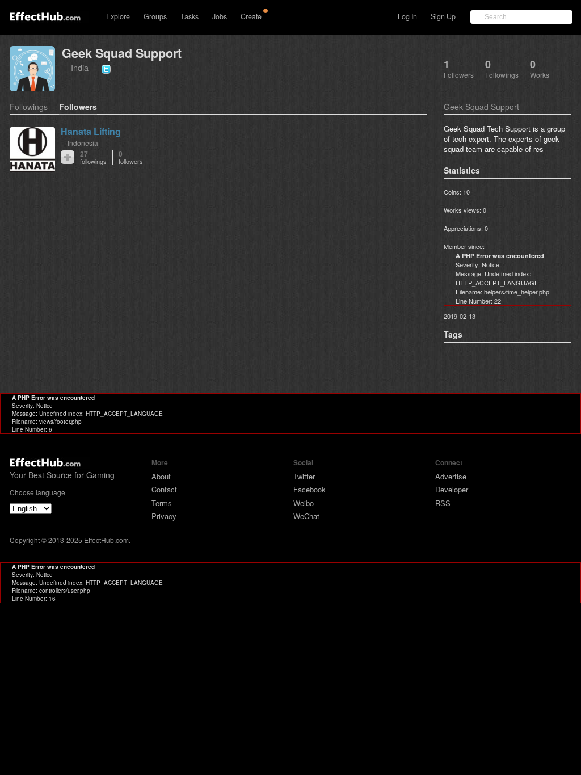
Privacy (163, 516)
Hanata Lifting (91, 131)
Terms (161, 503)
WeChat (306, 516)
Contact (164, 489)
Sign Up (443, 16)
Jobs (219, 16)
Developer (451, 489)
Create (251, 16)
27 (93, 157)
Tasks (189, 16)
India (80, 67)
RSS (443, 503)
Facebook (309, 489)
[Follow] (67, 157)
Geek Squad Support (122, 53)
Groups (155, 16)
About (161, 476)
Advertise (450, 476)
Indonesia (83, 143)
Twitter (304, 476)
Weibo (303, 503)
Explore (118, 16)
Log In (407, 16)
